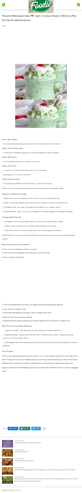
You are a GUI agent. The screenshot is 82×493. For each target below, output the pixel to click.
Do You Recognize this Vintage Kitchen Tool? (27, 443)
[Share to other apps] (44, 428)
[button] (13, 428)
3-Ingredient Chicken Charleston (24, 461)
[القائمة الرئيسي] (3, 4)
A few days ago (20, 441)
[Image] (7, 444)
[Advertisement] (41, 47)
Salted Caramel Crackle (21, 452)
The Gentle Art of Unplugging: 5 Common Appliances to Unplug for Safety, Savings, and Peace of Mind (44, 470)
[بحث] (78, 4)
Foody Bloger (18, 490)
